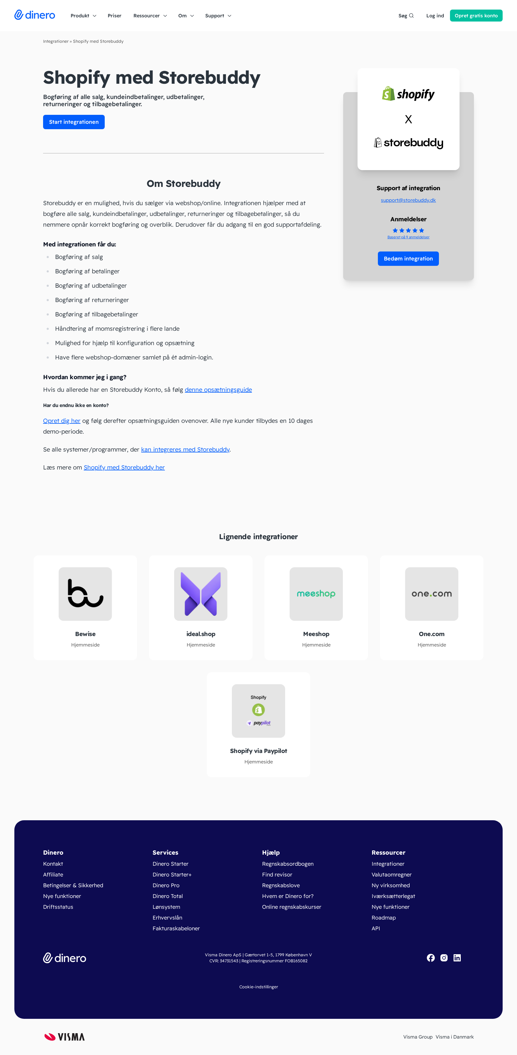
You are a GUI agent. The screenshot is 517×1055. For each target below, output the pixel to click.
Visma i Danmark (455, 1037)
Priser (114, 16)
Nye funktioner (62, 896)
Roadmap (384, 917)
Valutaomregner (392, 874)
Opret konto (476, 16)
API (376, 928)
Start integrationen (74, 121)
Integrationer (56, 41)
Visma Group (418, 1037)
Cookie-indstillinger (258, 987)
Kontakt (53, 863)
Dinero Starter (170, 863)
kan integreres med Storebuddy (185, 449)
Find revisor (277, 874)
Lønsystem (166, 906)
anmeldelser (408, 237)
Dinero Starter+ (172, 874)
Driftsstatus (58, 906)
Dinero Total (168, 896)
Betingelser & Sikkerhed (73, 885)
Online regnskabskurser (291, 906)
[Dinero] (34, 15)
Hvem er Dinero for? (288, 896)
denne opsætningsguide (218, 389)
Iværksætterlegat (393, 896)
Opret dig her (61, 420)
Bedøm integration (408, 258)
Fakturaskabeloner (176, 928)
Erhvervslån (167, 917)
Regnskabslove (281, 885)
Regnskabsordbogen (288, 863)
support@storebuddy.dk (408, 200)
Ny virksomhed (391, 885)
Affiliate (53, 874)
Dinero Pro (166, 885)
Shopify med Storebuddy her (124, 467)
